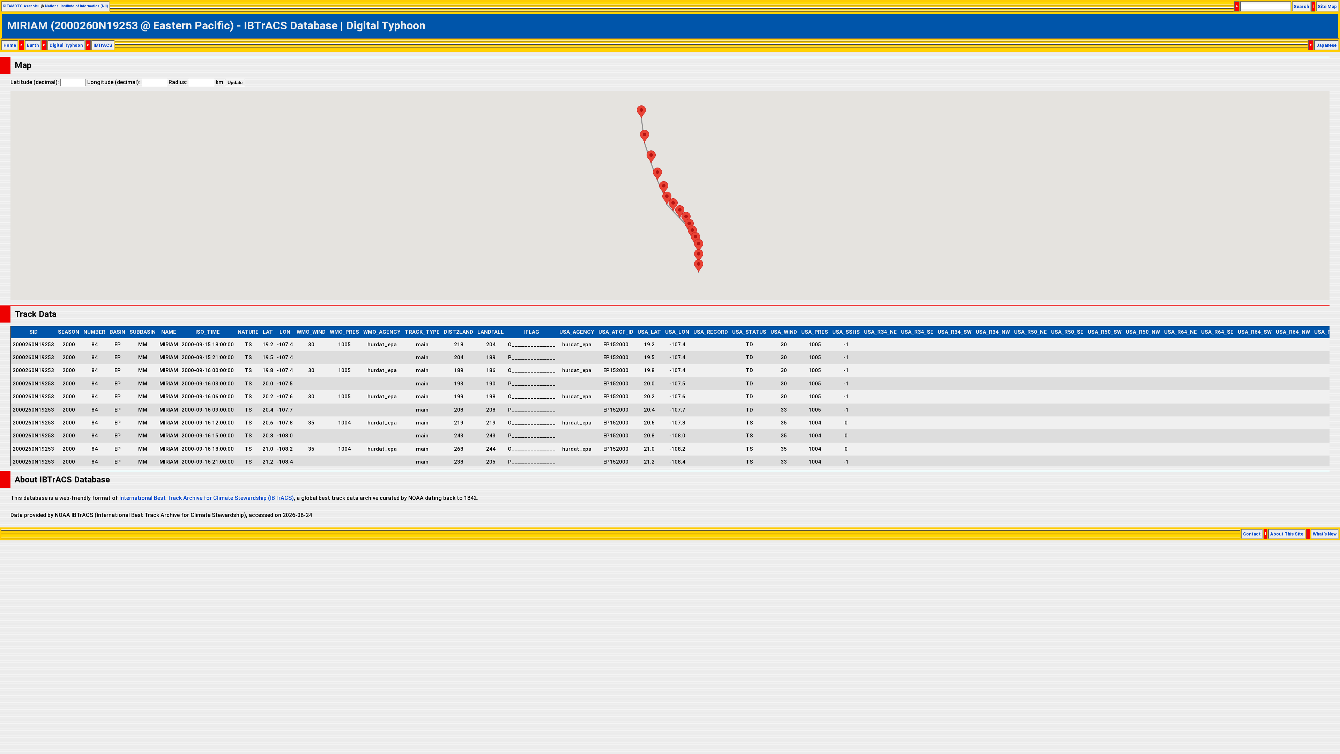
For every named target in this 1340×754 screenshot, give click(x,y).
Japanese (1326, 45)
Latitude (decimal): (35, 82)
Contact (1252, 534)
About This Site (1286, 534)
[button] (698, 265)
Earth (33, 45)
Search (1301, 6)
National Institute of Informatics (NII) (76, 6)
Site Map (1327, 6)
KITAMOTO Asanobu (21, 6)
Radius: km (196, 82)
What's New (1325, 534)
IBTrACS (103, 45)
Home (9, 45)
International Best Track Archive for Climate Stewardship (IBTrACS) (206, 498)
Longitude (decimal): (114, 82)
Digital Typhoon (66, 45)
